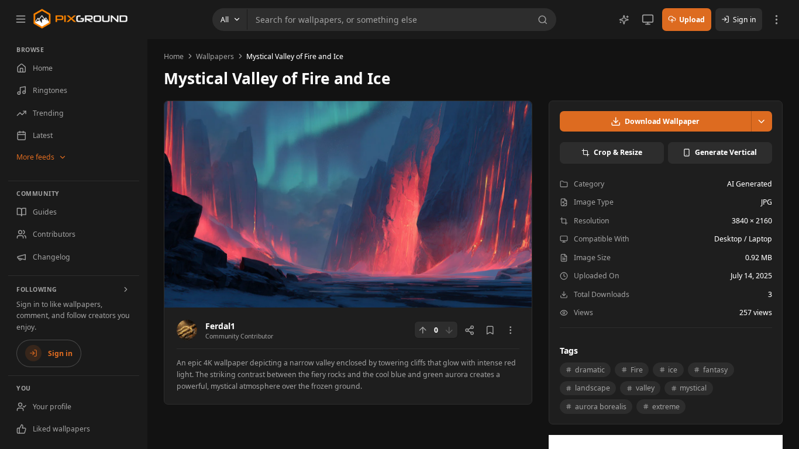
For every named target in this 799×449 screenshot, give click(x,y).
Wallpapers (215, 56)
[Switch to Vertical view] (648, 19)
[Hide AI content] (624, 20)
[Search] (544, 20)
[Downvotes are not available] (449, 330)
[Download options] (761, 121)
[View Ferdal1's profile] (187, 330)
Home (174, 56)
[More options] (510, 330)
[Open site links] (776, 19)
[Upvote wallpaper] (423, 330)
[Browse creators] (126, 289)
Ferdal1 (220, 325)
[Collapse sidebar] (20, 19)
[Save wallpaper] (490, 330)
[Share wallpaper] (469, 330)
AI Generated (749, 184)
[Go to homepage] (80, 18)
